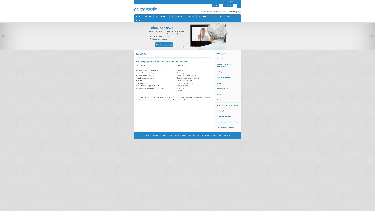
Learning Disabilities (223, 111)
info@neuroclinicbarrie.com (230, 2)
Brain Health (191, 16)
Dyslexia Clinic (218, 16)
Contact (138, 20)
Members (215, 5)
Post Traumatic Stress (224, 116)
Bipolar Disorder (222, 88)
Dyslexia (219, 100)
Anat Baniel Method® (161, 16)
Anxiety (219, 72)
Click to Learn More (164, 45)
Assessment (147, 16)
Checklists (220, 59)
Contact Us (227, 135)
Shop (228, 16)
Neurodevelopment (204, 16)
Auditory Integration (177, 16)
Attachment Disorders (224, 77)
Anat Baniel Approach (166, 135)
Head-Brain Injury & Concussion (227, 105)
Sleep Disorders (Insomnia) (226, 127)
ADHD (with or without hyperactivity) (224, 65)
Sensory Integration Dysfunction (228, 122)
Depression (220, 94)
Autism (219, 83)
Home (138, 16)
